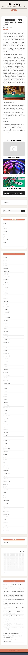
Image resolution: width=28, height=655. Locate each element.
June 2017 (5, 522)
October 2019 (5, 446)
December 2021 (6, 375)
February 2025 (6, 304)
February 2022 (6, 369)
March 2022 (5, 366)
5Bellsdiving (14, 4)
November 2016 (6, 530)
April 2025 (5, 298)
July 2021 (5, 388)
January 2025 (6, 306)
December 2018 (6, 473)
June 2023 (5, 347)
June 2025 (5, 293)
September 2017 (6, 514)
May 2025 (5, 295)
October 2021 (5, 380)
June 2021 (5, 391)
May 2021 (5, 394)
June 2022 (5, 361)
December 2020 (6, 407)
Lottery (4, 236)
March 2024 (5, 331)
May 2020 (5, 426)
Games (4, 234)
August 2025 (5, 287)
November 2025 (6, 279)
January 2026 (6, 274)
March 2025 (5, 301)
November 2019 (6, 443)
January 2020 (6, 437)
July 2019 (5, 454)
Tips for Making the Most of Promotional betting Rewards (13, 588)
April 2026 (5, 265)
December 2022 (6, 350)
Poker (4, 242)
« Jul (4, 573)
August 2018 (5, 484)
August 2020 (5, 418)
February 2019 (6, 467)
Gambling (5, 231)
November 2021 (6, 377)
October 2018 (5, 478)
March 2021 (5, 399)
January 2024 (6, 336)
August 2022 (5, 358)
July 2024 (5, 323)
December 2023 (6, 339)
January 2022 (6, 372)
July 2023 (5, 345)
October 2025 (5, 282)
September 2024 (6, 317)
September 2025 (6, 284)
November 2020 (6, 410)
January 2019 (6, 470)
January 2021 (6, 405)
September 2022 (6, 355)
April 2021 (5, 396)
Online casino (6, 239)
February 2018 (6, 500)
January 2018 (6, 503)
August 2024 (5, 320)
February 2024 (6, 334)
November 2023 (6, 342)
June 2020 (5, 424)
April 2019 (5, 462)
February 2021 (6, 402)
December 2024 (6, 309)
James (11, 27)
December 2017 (6, 506)
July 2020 (5, 421)
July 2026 (5, 257)
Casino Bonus (6, 228)
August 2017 (5, 517)
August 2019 (5, 451)
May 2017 (5, 525)
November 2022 (6, 353)
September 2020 (6, 416)
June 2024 (5, 325)
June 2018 (5, 489)
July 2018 (5, 487)
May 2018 (5, 492)
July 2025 (5, 290)
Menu (14, 10)
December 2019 (6, 440)
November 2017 (6, 508)
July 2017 (5, 519)
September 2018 (6, 481)
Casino (5, 29)
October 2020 (5, 413)
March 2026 (5, 268)
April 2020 (5, 429)
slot (4, 245)
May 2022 (5, 364)
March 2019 (5, 465)
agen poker (5, 542)
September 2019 (6, 448)
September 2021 (6, 383)
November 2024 (6, 312)
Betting (4, 223)
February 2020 (6, 435)
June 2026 (5, 260)
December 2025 (6, 276)
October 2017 (5, 511)
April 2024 (5, 328)
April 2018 (5, 495)
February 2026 (6, 271)
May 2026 (5, 263)
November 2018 (6, 476)
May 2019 (5, 459)
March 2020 (5, 432)
